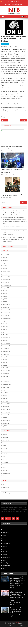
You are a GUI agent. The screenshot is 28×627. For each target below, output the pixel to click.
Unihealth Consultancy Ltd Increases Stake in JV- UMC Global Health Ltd (24, 120)
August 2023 (6, 354)
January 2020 (6, 423)
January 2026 (6, 274)
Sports (4, 467)
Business (5, 3)
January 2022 (6, 406)
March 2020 (5, 417)
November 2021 (6, 412)
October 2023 (6, 348)
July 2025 (5, 290)
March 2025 (5, 301)
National (10, 3)
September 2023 (7, 351)
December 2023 (6, 343)
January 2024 (6, 340)
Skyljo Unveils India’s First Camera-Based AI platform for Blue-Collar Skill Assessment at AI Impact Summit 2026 (13, 171)
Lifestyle (15, 3)
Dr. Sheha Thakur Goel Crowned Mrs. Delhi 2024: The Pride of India (5, 120)
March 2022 (5, 401)
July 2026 (5, 257)
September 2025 (7, 285)
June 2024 (5, 326)
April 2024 (5, 332)
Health (20, 4)
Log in (4, 484)
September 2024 (7, 318)
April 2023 (5, 365)
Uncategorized (6, 473)
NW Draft (5, 459)
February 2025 (6, 304)
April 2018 (5, 426)
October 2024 (6, 315)
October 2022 (6, 381)
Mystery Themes (18, 622)
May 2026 (5, 263)
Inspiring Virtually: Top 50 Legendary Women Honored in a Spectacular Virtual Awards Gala (12, 147)
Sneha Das (14, 46)
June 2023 (5, 359)
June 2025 (5, 293)
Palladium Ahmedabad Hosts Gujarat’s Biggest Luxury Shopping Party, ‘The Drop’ (12, 194)
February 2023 (6, 370)
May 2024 (5, 329)
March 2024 (5, 334)
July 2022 (5, 390)
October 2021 (6, 415)
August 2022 (6, 387)
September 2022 (7, 384)
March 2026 (5, 268)
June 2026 (5, 260)
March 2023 (5, 368)
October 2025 (6, 282)
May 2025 (5, 296)
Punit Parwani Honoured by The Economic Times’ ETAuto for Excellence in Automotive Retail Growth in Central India (14, 232)
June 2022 (5, 392)
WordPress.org (6, 492)
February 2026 (6, 271)
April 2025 (5, 299)
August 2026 (6, 254)
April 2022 (5, 398)
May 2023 (5, 362)
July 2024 (5, 323)
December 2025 (6, 276)
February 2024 (6, 337)
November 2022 (6, 379)
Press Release (15, 4)
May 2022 (5, 395)
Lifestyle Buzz (6, 451)
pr (7, 117)
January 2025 (6, 307)
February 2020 (6, 420)
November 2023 (6, 345)
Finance (4, 442)
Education (8, 4)
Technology (5, 470)
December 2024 (6, 310)
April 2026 (5, 265)
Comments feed (7, 490)
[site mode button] (22, 16)
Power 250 (5, 462)
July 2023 (5, 357)
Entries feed (6, 487)
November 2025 (6, 279)
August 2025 (6, 287)
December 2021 (6, 409)
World (4, 476)
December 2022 (6, 376)
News (4, 456)
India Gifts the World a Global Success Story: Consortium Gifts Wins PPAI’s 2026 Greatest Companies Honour (13, 239)
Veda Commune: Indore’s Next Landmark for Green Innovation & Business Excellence (15, 227)
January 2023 (6, 373)
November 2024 (6, 312)
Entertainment (22, 3)
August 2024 (6, 321)
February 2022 (6, 403)
